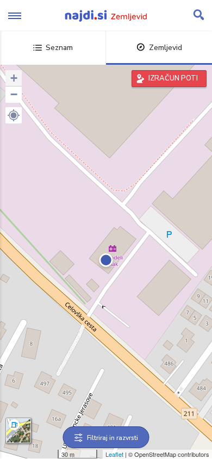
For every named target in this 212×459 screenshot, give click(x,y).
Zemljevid (165, 47)
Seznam (59, 47)
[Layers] (18, 431)
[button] (13, 115)
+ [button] (13, 78)
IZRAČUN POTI (173, 78)
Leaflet (114, 454)
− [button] (13, 94)
